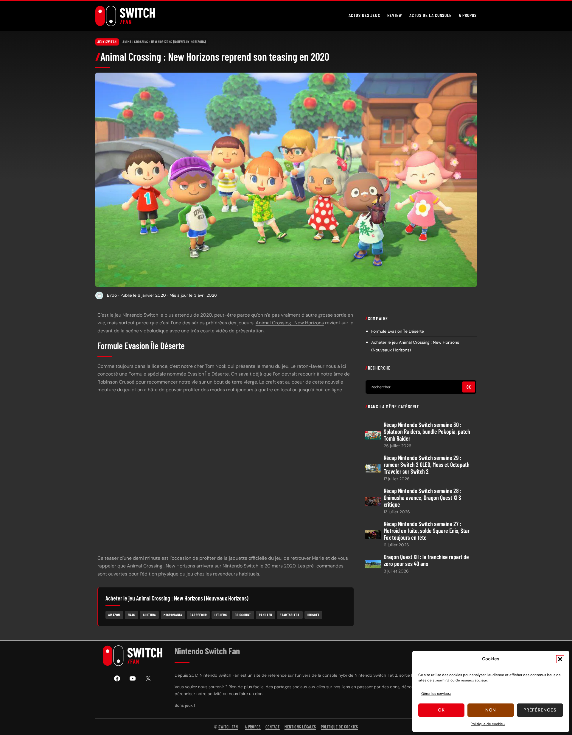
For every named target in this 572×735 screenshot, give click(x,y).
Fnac (131, 615)
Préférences (539, 710)
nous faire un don (245, 693)
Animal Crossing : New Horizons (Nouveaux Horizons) (164, 42)
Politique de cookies (488, 724)
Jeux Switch (107, 42)
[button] (560, 659)
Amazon (114, 615)
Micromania (173, 615)
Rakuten (265, 615)
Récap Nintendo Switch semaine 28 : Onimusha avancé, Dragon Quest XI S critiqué (422, 497)
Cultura (149, 615)
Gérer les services (436, 693)
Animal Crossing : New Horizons (290, 323)
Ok (441, 710)
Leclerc (220, 615)
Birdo (112, 295)
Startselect (290, 615)
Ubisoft (313, 615)
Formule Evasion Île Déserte (397, 331)
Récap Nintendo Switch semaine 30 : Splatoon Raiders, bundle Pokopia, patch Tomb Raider (427, 431)
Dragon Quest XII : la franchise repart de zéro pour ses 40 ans (426, 560)
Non (490, 710)
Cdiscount (243, 615)
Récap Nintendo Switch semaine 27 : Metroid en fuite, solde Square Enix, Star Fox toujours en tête (427, 530)
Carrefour (198, 615)
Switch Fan (228, 726)
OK (469, 387)
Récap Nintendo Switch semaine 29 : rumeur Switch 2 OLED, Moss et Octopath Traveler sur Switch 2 (427, 464)
